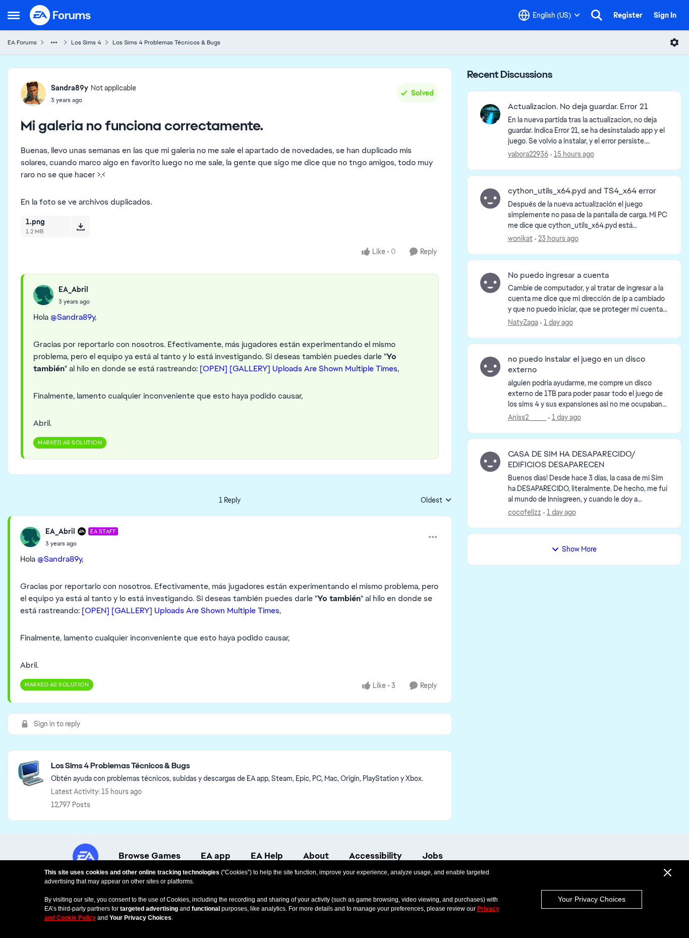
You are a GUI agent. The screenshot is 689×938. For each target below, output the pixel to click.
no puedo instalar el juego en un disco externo (576, 364)
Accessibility (375, 855)
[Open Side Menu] (14, 15)
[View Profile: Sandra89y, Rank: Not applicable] (33, 93)
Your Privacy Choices (591, 899)
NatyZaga (523, 322)
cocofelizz (524, 512)
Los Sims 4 (86, 42)
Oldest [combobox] (436, 501)
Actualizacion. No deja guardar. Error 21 (578, 107)
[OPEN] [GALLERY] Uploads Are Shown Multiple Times (298, 368)
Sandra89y (69, 87)
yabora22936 (528, 154)
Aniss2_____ (527, 417)
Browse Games (150, 855)
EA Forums (22, 42)
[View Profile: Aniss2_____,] (490, 367)
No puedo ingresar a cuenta (558, 275)
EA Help (267, 855)
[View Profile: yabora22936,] (490, 114)
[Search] (597, 15)
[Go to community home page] (60, 15)
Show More (579, 549)
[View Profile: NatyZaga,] (490, 283)
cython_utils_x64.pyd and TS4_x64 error (582, 191)
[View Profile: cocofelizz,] (490, 462)
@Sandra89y (72, 317)
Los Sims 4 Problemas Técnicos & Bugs (166, 42)
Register (628, 15)
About (316, 855)
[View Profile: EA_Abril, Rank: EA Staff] (30, 537)
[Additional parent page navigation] (54, 42)
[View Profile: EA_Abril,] (43, 295)
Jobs (432, 855)
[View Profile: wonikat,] (490, 198)
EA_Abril (73, 289)
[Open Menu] (674, 42)
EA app (216, 855)
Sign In (665, 15)
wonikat (520, 238)
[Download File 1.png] (80, 226)
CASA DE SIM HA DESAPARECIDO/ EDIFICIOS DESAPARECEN (572, 459)
